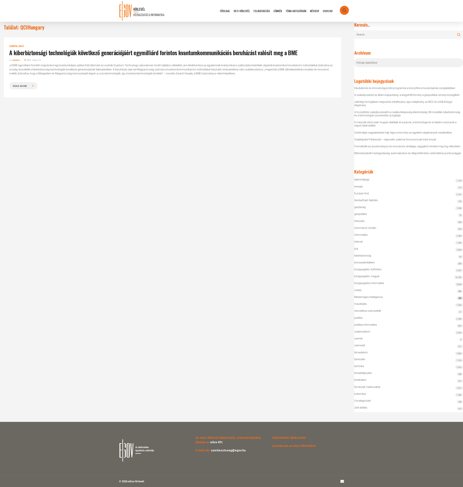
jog (356, 248)
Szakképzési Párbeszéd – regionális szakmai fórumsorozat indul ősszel (395, 139)
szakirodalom (362, 331)
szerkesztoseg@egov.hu (228, 450)
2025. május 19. (33, 60)
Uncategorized (362, 400)
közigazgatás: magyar (367, 276)
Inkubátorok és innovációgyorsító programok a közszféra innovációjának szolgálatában (404, 88)
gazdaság (360, 207)
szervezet (359, 345)
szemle (358, 338)
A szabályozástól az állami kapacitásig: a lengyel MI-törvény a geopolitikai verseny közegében (407, 95)
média (357, 290)
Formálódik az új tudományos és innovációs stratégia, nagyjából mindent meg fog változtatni (407, 146)
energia (358, 186)
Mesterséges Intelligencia (407, 297)
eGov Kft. (216, 442)
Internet (358, 241)
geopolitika (360, 214)
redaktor (16, 60)
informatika (361, 234)
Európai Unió (16, 46)
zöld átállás (360, 407)
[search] (342, 8)
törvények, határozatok (367, 387)
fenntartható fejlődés (366, 200)
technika (359, 366)
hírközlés (359, 221)
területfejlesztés (363, 373)
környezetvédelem (364, 262)
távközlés (359, 359)
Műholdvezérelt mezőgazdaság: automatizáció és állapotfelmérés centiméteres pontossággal (407, 153)
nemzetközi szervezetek (367, 310)
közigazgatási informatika (369, 283)
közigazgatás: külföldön (368, 269)
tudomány (360, 393)
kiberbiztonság (362, 255)
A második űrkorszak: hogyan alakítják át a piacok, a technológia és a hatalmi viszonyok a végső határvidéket (405, 124)
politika (358, 317)
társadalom (361, 352)
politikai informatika (365, 324)
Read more (20, 86)
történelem (360, 379)
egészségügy (361, 179)
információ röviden (365, 227)
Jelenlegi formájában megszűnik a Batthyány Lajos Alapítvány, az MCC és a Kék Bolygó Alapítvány (403, 103)
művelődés (360, 303)
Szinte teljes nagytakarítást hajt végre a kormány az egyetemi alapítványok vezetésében (403, 132)
